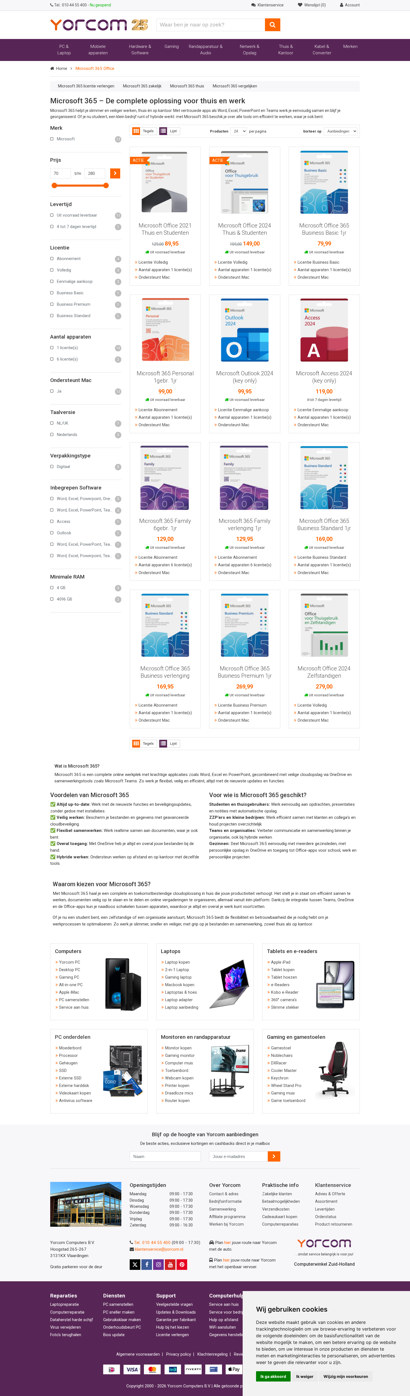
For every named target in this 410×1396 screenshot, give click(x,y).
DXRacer (279, 1063)
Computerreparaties (280, 1224)
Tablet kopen (283, 970)
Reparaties (63, 1295)
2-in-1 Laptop (177, 970)
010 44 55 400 (71, 5)
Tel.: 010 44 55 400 (152, 1242)
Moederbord (70, 1048)
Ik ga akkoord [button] (273, 1376)
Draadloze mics (179, 1093)
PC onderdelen (72, 1037)
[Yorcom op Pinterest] (182, 1264)
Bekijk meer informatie (165, 180)
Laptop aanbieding (181, 1007)
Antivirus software (75, 1100)
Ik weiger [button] (304, 1376)
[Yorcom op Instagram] (158, 1264)
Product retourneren (333, 1224)
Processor (68, 1055)
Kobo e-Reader (284, 992)
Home (61, 68)
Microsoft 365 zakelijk (142, 86)
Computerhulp (226, 1295)
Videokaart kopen (75, 1093)
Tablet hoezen (284, 977)
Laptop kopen (177, 962)
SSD (63, 1070)
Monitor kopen (178, 1048)
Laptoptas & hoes (181, 992)
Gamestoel (281, 1048)
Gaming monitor (180, 1055)
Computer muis (179, 1063)
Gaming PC (69, 977)
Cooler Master (284, 1070)
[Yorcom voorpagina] (99, 24)
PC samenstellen (74, 1000)
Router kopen (177, 1100)
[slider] (54, 185)
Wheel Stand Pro (286, 1085)
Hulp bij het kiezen (172, 1327)
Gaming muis (283, 1093)
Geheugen (68, 1063)
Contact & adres (223, 1194)
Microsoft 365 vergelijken (235, 86)
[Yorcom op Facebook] (146, 1264)
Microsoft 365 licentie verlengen (86, 86)
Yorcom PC (69, 962)
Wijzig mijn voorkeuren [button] (346, 1376)
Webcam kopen (179, 1078)
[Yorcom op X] (135, 1264)
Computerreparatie (67, 1312)
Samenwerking (222, 1209)
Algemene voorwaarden (138, 1354)
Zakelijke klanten (277, 1194)
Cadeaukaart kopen (279, 1216)
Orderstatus (325, 1216)
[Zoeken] (272, 24)
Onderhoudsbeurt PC (122, 1327)
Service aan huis (74, 1007)
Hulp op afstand (223, 1319)
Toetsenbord (176, 1070)
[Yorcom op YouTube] (170, 1264)
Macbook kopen (179, 985)
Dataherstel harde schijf (71, 1319)
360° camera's (284, 1000)
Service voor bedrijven (229, 1312)
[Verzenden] (274, 1156)
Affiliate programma (227, 1216)
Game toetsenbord (288, 1100)
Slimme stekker (285, 1007)
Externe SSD (70, 1078)
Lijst (173, 131)
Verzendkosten (276, 1209)
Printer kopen (177, 1085)
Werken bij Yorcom (226, 1224)
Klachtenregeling (212, 1354)
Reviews (241, 1354)
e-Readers (280, 985)
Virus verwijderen (65, 1327)
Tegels (148, 131)
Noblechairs (282, 1055)
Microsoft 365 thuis (187, 86)
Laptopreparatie (64, 1304)
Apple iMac (69, 992)
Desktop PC (69, 970)
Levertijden (325, 1209)
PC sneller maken (118, 1312)
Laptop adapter (179, 1000)
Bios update (114, 1335)
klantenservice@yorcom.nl (159, 1249)
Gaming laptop (178, 977)
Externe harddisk (74, 1085)
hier (227, 1242)
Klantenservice (333, 1185)
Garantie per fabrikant (176, 1319)
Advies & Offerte (330, 1194)
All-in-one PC (71, 985)
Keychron (279, 1078)
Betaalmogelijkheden (281, 1201)
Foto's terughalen (65, 1335)
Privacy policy (178, 1354)
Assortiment (326, 1201)
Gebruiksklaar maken (122, 1319)
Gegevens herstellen (227, 1335)
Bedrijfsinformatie (225, 1201)
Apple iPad (280, 962)
